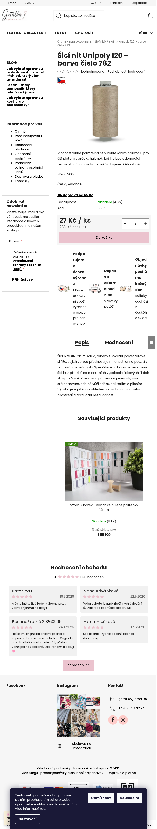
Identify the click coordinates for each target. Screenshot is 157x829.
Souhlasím (129, 798)
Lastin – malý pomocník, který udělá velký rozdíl (22, 88)
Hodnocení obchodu (23, 147)
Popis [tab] (82, 342)
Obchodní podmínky (23, 156)
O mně (11, 3)
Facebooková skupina (90, 768)
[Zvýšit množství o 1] (145, 224)
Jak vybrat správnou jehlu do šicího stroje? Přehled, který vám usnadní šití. (25, 74)
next (147, 492)
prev (60, 492)
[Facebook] (113, 720)
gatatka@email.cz (133, 698)
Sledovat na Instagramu (81, 746)
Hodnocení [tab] (119, 342)
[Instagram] (123, 720)
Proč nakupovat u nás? (29, 138)
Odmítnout (101, 798)
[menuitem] (26, 33)
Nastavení (27, 819)
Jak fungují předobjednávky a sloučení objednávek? (63, 772)
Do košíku (104, 237)
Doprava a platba (29, 176)
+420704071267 (131, 708)
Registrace (139, 3)
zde (42, 808)
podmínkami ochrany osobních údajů (27, 265)
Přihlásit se (22, 279)
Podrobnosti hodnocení (126, 71)
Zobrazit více (78, 665)
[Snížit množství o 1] (125, 224)
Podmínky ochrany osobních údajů (29, 167)
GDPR (114, 768)
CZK (94, 3)
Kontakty (22, 181)
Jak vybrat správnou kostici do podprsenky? (25, 101)
